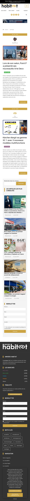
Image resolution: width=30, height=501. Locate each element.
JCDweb (15, 499)
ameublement (15, 434)
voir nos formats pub (15, 394)
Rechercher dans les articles (11, 181)
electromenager (8, 442)
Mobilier (25, 10)
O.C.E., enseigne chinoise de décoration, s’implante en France (14, 253)
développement (17, 438)
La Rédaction (15, 117)
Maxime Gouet (15, 42)
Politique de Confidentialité (15, 495)
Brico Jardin (11, 10)
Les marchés (6, 466)
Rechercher (21, 183)
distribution (7, 438)
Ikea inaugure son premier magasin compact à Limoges (14, 295)
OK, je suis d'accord (15, 490)
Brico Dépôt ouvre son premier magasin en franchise (13, 232)
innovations (18, 442)
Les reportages (6, 463)
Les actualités (6, 460)
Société (6, 322)
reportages (19, 445)
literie (11, 445)
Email (5, 317)
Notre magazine (6, 458)
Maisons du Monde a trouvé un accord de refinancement (13, 274)
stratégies (6, 449)
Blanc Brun (3, 10)
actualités (6, 434)
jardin (5, 445)
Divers (15, 381)
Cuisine (17, 10)
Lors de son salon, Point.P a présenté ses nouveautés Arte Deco (15, 66)
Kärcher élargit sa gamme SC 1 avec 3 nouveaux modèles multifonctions (15, 140)
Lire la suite (23, 102)
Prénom (6, 306)
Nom (5, 312)
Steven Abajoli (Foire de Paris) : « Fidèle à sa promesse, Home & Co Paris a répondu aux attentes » (14, 210)
